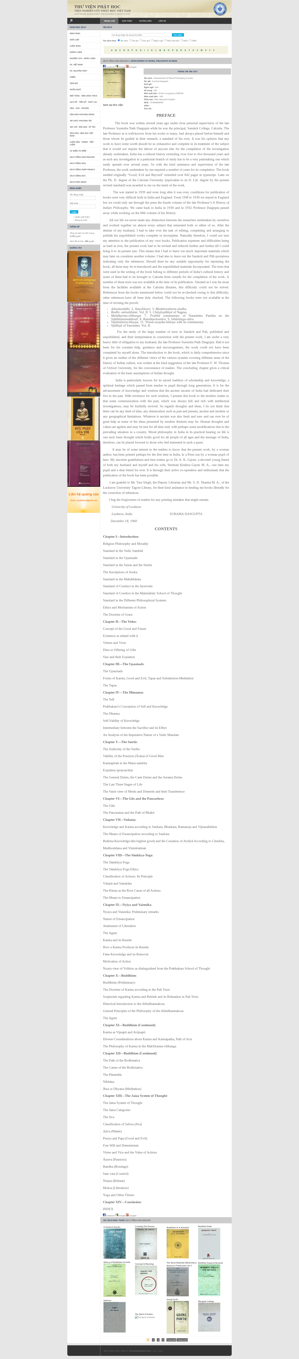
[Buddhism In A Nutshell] (178, 1257)
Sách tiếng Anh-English (115, 61)
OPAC (194, 40)
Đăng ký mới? (81, 220)
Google (122, 67)
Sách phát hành (78, 182)
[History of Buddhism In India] (114, 1296)
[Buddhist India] (209, 1259)
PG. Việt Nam (76, 64)
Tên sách (124, 40)
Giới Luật (74, 39)
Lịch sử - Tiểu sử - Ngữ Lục (83, 102)
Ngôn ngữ (158, 40)
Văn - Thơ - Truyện (79, 108)
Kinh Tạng (75, 33)
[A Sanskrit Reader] (114, 1258)
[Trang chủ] (149, 9)
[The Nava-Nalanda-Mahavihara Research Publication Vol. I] (178, 1295)
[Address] (114, 1331)
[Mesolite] (82, 1351)
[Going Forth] (178, 1332)
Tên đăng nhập (76, 194)
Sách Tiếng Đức (78, 175)
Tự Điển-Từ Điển (78, 150)
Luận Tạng (75, 46)
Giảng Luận (76, 52)
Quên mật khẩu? (82, 217)
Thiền (72, 77)
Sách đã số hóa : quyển (82, 241)
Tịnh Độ (74, 83)
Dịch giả (146, 40)
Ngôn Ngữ (75, 89)
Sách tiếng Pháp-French (82, 169)
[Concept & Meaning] (146, 1294)
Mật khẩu (74, 203)
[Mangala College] (209, 1331)
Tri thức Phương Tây (81, 120)
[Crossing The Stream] (146, 1259)
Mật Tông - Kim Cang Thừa (83, 95)
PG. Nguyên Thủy (78, 70)
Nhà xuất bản (173, 40)
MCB (185, 40)
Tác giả (135, 40)
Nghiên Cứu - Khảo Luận (82, 58)
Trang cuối (182, 1340)
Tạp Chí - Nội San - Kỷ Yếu (82, 127)
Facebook (110, 67)
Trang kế (171, 1340)
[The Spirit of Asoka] (145, 1317)
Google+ (133, 67)
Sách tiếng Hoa (78, 163)
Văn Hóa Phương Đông (82, 114)
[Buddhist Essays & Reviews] (209, 1295)
